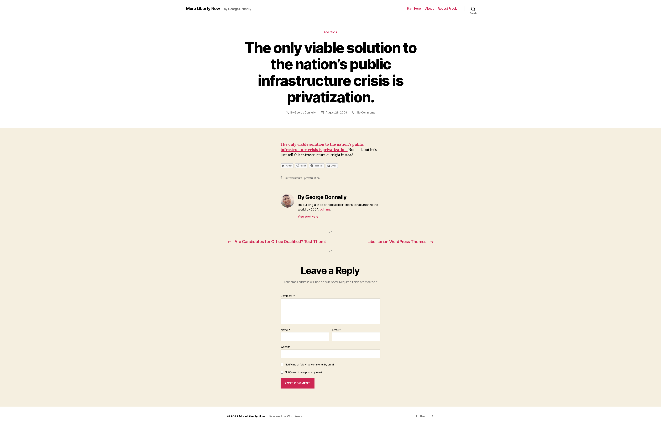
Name (285, 330)
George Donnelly (305, 112)
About (429, 8)
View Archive (308, 216)
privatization (312, 178)
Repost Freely (447, 8)
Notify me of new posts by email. (304, 372)
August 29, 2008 (336, 112)
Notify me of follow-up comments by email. (309, 364)
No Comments (366, 112)
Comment (288, 296)
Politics (330, 32)
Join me (324, 209)
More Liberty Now (203, 9)
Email (336, 330)
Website (285, 347)
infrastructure (293, 178)
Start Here (413, 8)
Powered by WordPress (285, 416)
